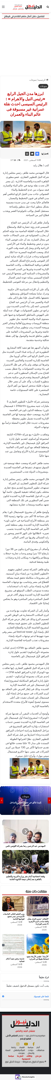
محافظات (40, 1050)
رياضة (13, 1047)
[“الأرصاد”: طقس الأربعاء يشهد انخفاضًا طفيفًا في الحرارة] (38, 944)
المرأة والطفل (19, 1050)
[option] (25, 800)
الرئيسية (42, 80)
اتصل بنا (20, 1056)
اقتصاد (22, 1047)
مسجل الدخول (27, 985)
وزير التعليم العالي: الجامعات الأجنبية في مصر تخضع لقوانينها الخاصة (13, 916)
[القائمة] (3, 8)
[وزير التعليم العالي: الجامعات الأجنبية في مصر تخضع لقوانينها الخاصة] (13, 903)
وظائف (29, 1056)
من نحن (38, 1056)
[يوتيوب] (26, 1044)
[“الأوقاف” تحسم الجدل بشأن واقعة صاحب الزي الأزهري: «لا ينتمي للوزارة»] (38, 906)
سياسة (30, 1047)
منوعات (32, 80)
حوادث (30, 1050)
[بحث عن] (47, 8)
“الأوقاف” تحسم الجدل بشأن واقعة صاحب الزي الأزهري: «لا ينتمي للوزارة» (38, 921)
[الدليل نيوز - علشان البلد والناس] (25, 6)
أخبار (38, 1047)
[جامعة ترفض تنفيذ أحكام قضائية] (13, 945)
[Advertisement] (25, 48)
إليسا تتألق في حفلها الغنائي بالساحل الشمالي (25, 803)
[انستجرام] (17, 1044)
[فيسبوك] (37, 154)
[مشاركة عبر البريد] (32, 154)
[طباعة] (27, 154)
